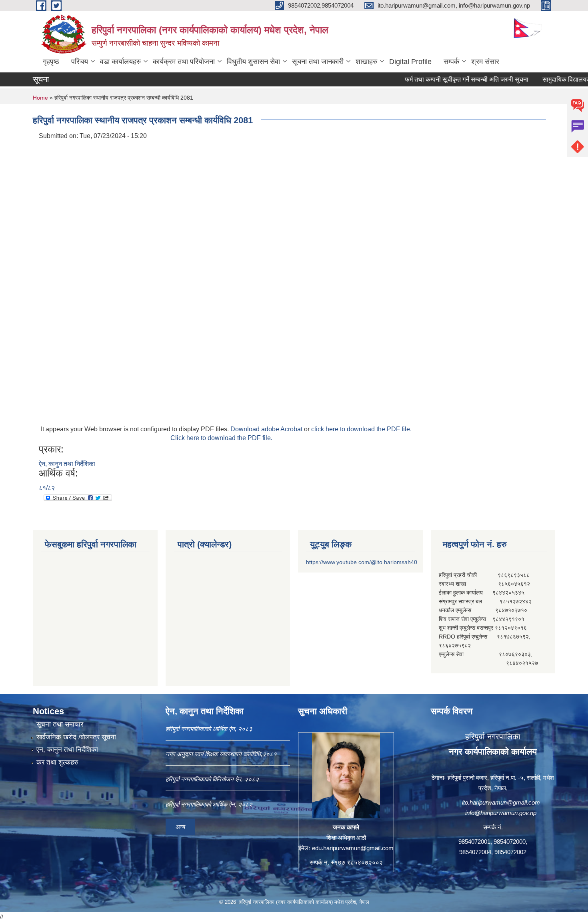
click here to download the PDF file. (361, 429)
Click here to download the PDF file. (221, 437)
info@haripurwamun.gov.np (500, 812)
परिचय (79, 62)
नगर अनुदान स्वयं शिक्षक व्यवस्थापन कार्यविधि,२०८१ (221, 754)
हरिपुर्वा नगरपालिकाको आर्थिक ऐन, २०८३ (209, 728)
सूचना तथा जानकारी (318, 62)
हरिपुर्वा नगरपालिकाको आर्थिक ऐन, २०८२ (209, 804)
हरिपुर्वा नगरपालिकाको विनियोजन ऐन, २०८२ (212, 779)
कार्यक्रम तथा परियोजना (184, 62)
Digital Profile (410, 62)
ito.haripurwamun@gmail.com (501, 802)
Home (40, 97)
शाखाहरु (366, 62)
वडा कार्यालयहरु (120, 62)
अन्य (180, 826)
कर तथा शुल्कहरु (57, 762)
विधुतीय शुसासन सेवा (253, 62)
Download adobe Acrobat (267, 429)
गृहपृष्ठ (51, 62)
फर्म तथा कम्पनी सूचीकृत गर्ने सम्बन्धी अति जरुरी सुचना (448, 79)
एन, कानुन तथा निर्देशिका (67, 749)
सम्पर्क (451, 62)
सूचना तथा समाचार (59, 724)
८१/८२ (47, 488)
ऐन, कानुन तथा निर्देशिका (67, 463)
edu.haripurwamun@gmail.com (353, 848)
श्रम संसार (485, 62)
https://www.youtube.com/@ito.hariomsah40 (361, 562)
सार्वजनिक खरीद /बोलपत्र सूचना (76, 737)
